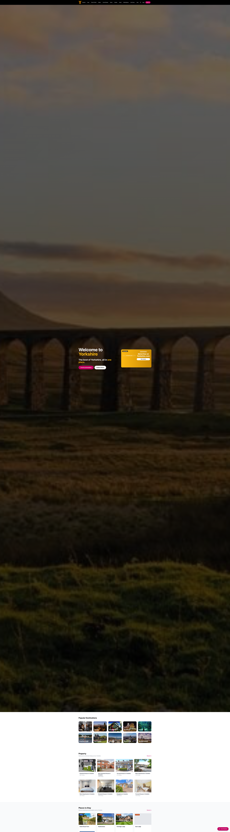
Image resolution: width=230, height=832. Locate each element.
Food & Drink (93, 2)
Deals (120, 2)
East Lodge (138, 826)
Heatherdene (101, 826)
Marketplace (126, 2)
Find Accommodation (86, 367)
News (111, 2)
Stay (88, 2)
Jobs (137, 2)
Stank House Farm (84, 826)
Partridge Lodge (121, 826)
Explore (83, 2)
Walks (99, 2)
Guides (115, 2)
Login (143, 2)
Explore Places (100, 367)
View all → (149, 755)
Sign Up (148, 2)
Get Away (133, 2)
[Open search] (140, 2)
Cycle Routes (105, 2)
